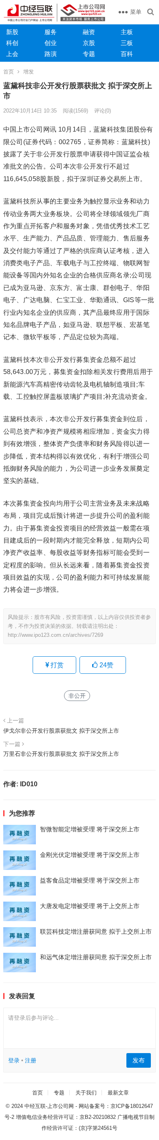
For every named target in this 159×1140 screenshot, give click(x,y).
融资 (89, 31)
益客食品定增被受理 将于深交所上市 (89, 880)
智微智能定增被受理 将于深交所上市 (89, 829)
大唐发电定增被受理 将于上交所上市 (89, 905)
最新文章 (118, 1093)
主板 (127, 31)
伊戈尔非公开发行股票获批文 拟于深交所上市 (61, 730)
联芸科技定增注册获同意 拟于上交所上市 (96, 931)
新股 (12, 31)
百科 (127, 53)
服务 (50, 31)
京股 (89, 42)
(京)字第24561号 (98, 1128)
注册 (30, 1060)
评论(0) (102, 111)
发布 (138, 1060)
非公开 (77, 695)
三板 (127, 42)
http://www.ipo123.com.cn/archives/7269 (55, 635)
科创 (12, 42)
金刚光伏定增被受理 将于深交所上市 (89, 854)
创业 (50, 42)
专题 (89, 53)
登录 (14, 1060)
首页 (8, 72)
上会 (12, 53)
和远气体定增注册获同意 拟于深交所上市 (96, 957)
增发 (28, 72)
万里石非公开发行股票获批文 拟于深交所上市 (61, 754)
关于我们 (86, 1093)
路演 (50, 53)
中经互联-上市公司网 (49, 1106)
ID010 (29, 784)
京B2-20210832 (98, 1117)
